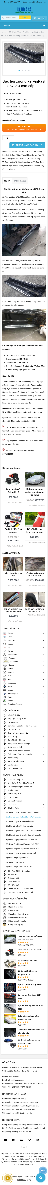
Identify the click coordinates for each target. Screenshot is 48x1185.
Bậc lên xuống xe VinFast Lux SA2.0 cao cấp (23, 817)
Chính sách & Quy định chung (13, 1099)
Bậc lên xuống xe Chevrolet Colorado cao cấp (23, 835)
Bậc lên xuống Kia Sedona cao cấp (19, 826)
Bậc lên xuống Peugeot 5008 (17, 858)
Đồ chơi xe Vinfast (32, 166)
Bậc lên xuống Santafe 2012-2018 (19, 867)
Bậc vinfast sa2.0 (16, 166)
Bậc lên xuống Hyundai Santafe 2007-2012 (22, 844)
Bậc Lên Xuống (35, 151)
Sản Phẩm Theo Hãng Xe (19, 32)
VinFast (35, 32)
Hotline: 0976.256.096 (11, 2)
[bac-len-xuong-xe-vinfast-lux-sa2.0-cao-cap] (24, 62)
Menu (7, 25)
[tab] (7, 180)
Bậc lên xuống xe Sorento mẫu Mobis (20, 821)
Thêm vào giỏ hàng (29, 145)
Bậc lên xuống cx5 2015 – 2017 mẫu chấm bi (23, 831)
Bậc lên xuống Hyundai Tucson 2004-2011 (22, 840)
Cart (40, 18)
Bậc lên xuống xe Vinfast (28, 162)
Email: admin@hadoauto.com (34, 2)
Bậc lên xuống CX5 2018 (15, 862)
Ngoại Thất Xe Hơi (20, 151)
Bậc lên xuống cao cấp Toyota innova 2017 (22, 849)
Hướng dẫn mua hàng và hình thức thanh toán (20, 1102)
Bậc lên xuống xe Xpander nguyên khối (21, 853)
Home (3, 32)
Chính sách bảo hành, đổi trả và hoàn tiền (18, 1109)
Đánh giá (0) (20, 181)
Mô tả (7, 181)
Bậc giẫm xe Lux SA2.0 (17, 158)
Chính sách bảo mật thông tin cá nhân (17, 1113)
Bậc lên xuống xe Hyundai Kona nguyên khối (23, 812)
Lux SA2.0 (6, 155)
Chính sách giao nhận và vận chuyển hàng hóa (20, 1106)
